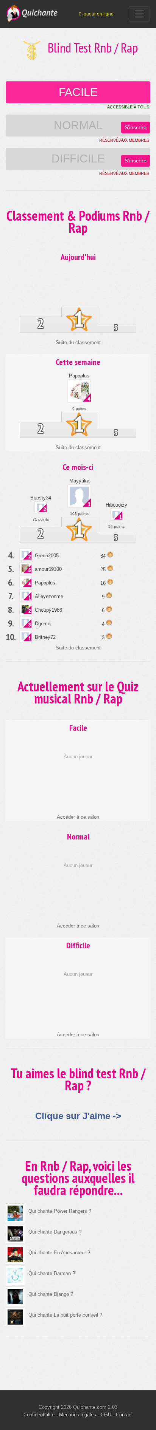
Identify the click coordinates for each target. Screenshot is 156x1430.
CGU (106, 1415)
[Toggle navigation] (139, 14)
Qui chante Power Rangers (57, 1211)
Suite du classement (78, 342)
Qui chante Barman (49, 1273)
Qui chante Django (48, 1294)
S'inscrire (136, 127)
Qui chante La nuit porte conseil (63, 1315)
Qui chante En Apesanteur (57, 1252)
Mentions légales (77, 1415)
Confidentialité (39, 1415)
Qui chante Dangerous (52, 1232)
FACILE (78, 92)
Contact (124, 1415)
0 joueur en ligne (96, 14)
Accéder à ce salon (78, 817)
